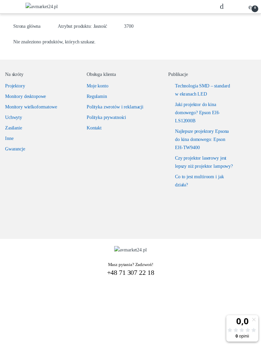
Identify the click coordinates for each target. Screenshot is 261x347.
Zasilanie (13, 127)
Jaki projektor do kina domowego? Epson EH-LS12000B (197, 112)
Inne (9, 138)
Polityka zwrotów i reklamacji (115, 106)
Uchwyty (13, 117)
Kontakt (94, 127)
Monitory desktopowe (25, 96)
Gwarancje (15, 148)
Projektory (15, 85)
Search (223, 6)
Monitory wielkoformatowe (31, 106)
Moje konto (97, 85)
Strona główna (26, 26)
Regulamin (97, 96)
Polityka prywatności (106, 117)
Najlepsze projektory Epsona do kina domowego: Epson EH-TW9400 (202, 139)
